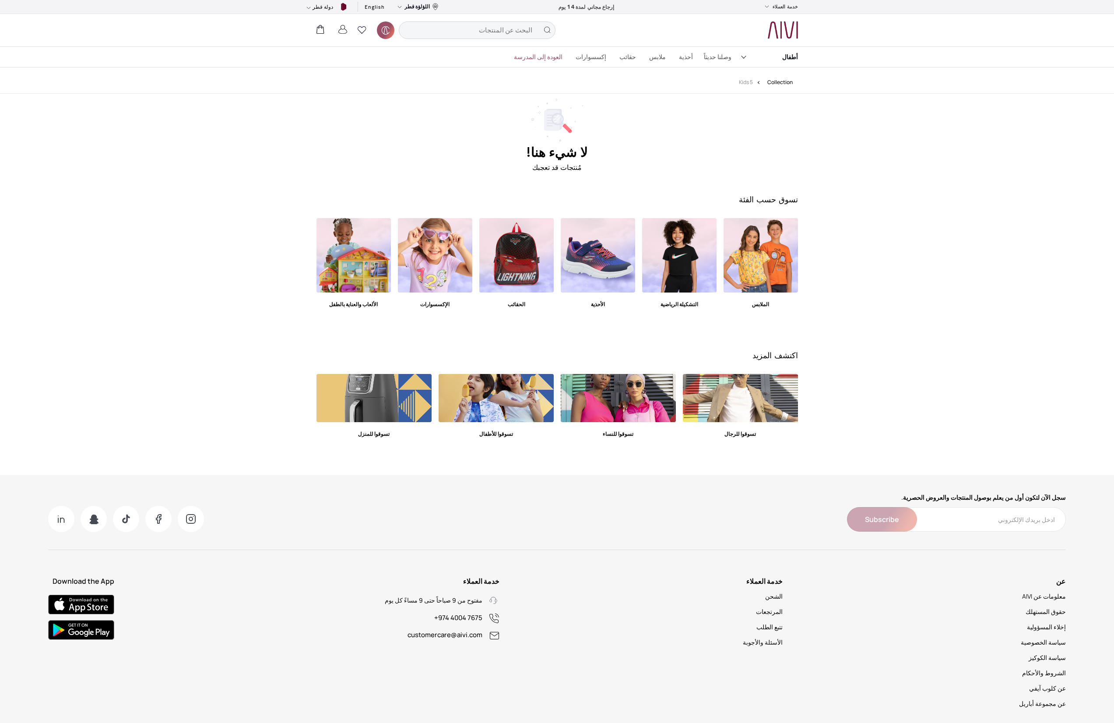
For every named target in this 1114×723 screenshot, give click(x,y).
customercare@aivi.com (445, 634)
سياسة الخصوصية (1043, 642)
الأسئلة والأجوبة (763, 642)
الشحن (774, 596)
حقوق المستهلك (1046, 611)
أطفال (790, 57)
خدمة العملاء (785, 7)
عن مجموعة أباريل (1042, 703)
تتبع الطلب (769, 627)
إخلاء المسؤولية (1046, 627)
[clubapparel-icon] (385, 30)
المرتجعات (769, 611)
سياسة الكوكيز (1047, 657)
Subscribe (882, 519)
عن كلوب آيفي (1047, 688)
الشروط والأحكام (1044, 673)
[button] (362, 30)
